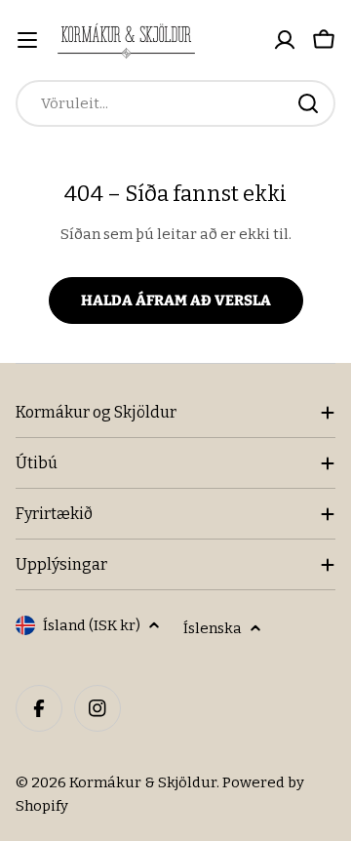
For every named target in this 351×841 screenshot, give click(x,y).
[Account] (284, 40)
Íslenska (212, 628)
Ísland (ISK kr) (91, 625)
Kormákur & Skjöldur (142, 782)
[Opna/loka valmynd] (27, 40)
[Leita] (308, 103)
